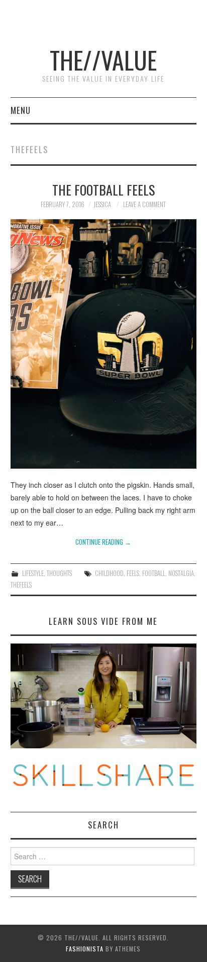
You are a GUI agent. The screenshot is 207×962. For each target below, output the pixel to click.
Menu (21, 110)
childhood (109, 573)
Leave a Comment (144, 204)
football (153, 573)
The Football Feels (103, 189)
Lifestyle (33, 573)
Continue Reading (103, 542)
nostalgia (181, 573)
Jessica (102, 204)
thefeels (21, 585)
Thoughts (59, 573)
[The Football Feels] (104, 343)
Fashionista (85, 948)
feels (133, 573)
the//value (103, 60)
